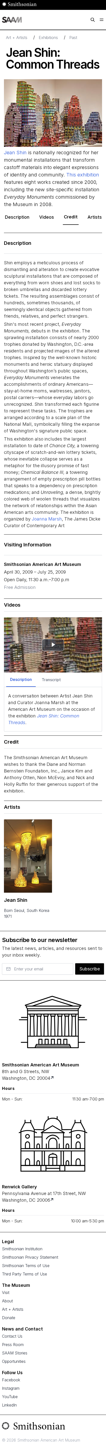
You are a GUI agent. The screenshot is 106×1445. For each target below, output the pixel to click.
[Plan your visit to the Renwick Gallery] (53, 1143)
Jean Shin (15, 152)
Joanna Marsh (47, 518)
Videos (46, 217)
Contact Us (12, 1336)
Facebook (11, 1379)
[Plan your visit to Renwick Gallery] (52, 1200)
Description (17, 217)
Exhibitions (48, 37)
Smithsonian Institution (22, 1248)
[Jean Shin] (28, 855)
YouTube (10, 1396)
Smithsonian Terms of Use (26, 1265)
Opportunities (14, 1361)
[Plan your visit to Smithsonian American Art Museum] (53, 1078)
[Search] (92, 19)
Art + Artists (16, 37)
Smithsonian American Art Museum (42, 564)
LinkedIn (9, 1405)
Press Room (13, 1344)
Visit (5, 1292)
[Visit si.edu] (53, 1427)
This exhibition (82, 175)
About (7, 1300)
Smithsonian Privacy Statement (30, 1257)
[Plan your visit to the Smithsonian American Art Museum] (53, 1022)
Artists (95, 217)
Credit (71, 216)
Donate (8, 1317)
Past (73, 37)
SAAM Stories (14, 1352)
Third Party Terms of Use (24, 1274)
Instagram (10, 1388)
